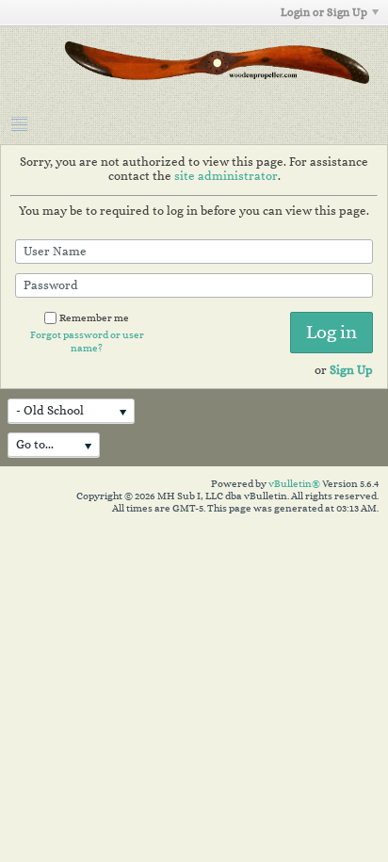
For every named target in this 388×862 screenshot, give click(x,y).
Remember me (94, 318)
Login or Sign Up (324, 12)
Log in (331, 332)
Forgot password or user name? (87, 341)
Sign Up (351, 370)
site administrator (226, 176)
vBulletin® (294, 484)
